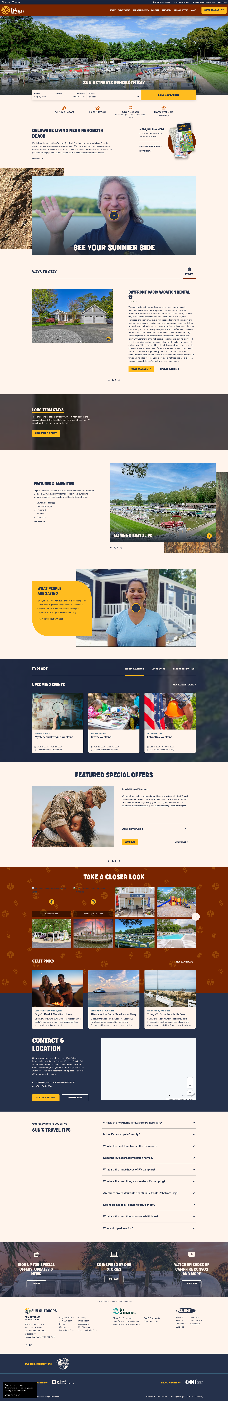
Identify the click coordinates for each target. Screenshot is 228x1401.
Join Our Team (65, 1321)
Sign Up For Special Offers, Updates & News (36, 1269)
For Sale (155, 10)
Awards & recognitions (38, 1364)
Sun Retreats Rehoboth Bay (114, 82)
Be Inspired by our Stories (113, 1267)
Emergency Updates (179, 1396)
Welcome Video (51, 914)
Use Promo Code (136, 829)
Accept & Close (12, 1395)
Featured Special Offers (114, 775)
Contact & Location (48, 1044)
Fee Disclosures (85, 1327)
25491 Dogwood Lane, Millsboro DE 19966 (55, 1082)
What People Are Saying (49, 591)
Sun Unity (194, 1317)
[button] (214, 10)
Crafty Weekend (101, 737)
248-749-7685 (48, 1337)
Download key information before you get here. (150, 135)
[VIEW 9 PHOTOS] (108, 339)
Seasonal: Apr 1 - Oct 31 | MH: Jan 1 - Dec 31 (130, 116)
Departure (80, 93)
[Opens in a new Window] (65, 1382)
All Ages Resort (64, 111)
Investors (180, 1320)
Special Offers (181, 10)
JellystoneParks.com (87, 1330)
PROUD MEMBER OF (171, 1383)
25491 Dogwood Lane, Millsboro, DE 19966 (211, 2)
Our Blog (82, 1317)
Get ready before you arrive (49, 1123)
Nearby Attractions (184, 669)
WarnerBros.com (66, 1330)
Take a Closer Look (114, 877)
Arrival (37, 93)
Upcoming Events (48, 685)
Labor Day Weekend (159, 737)
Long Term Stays (141, 10)
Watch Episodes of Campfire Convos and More (191, 1269)
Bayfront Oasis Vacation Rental (159, 292)
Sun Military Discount (135, 789)
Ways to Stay (44, 272)
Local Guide (158, 669)
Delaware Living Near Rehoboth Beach (67, 133)
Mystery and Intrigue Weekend (54, 737)
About (113, 10)
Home (7, 2)
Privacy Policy (197, 1396)
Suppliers (180, 1327)
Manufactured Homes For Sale (126, 1321)
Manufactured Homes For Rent (126, 1324)
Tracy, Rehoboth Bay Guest (50, 619)
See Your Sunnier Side (114, 248)
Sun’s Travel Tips (51, 1130)
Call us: (28, 1330)
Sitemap (149, 1396)
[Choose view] (190, 1092)
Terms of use (173, 1099)
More (193, 10)
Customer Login (162, 2)
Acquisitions (181, 1323)
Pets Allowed (97, 111)
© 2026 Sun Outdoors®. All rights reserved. (42, 1396)
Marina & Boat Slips (133, 536)
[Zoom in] (190, 1080)
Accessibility (83, 1324)
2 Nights (58, 93)
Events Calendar (134, 669)
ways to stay (124, 10)
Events (62, 1324)
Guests (91, 93)
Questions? (30, 1334)
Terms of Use (162, 1396)
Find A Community (152, 1318)
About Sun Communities (123, 1318)
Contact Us (64, 1327)
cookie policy (21, 1391)
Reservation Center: (33, 1337)
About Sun (180, 1317)
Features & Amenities (54, 484)
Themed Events (42, 734)
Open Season (130, 111)
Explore (40, 669)
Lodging (189, 274)
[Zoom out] (190, 1085)
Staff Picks (43, 961)
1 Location (133, 301)
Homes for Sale (163, 111)
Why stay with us (66, 1317)
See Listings (163, 115)
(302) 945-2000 (182, 2)
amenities (166, 10)
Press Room (83, 1321)
